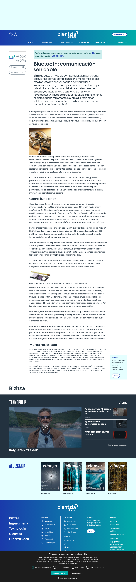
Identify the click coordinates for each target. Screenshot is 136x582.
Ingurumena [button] (47, 43)
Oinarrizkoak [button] (100, 43)
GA (25, 60)
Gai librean (71, 532)
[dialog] (68, 566)
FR (25, 56)
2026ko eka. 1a (45, 493)
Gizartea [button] (82, 43)
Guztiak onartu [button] (59, 573)
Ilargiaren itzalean (23, 450)
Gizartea (15, 534)
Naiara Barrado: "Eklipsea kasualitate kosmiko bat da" (98, 411)
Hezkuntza (71, 521)
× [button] (133, 553)
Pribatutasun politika (115, 529)
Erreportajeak (50, 543)
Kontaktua (114, 538)
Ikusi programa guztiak (117, 445)
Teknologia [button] (65, 43)
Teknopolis (17, 402)
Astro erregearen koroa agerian (97, 433)
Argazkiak (48, 532)
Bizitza (14, 518)
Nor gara (113, 521)
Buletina (121, 42)
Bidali (116, 376)
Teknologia (17, 528)
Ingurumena (18, 523)
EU (18, 56)
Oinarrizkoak (19, 539)
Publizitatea (114, 525)
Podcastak (48, 539)
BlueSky (70, 548)
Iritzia (46, 528)
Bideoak (47, 536)
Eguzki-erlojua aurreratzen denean (95, 422)
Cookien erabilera (117, 535)
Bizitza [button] (30, 43)
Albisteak (48, 521)
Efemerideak (72, 528)
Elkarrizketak (49, 525)
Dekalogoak (72, 525)
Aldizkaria (118, 34)
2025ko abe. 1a (90, 493)
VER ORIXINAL (58, 56)
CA (21, 60)
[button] (11, 34)
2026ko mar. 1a (68, 493)
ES (21, 56)
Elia (93, 53)
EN (18, 60)
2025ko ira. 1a (112, 493)
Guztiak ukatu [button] (77, 573)
